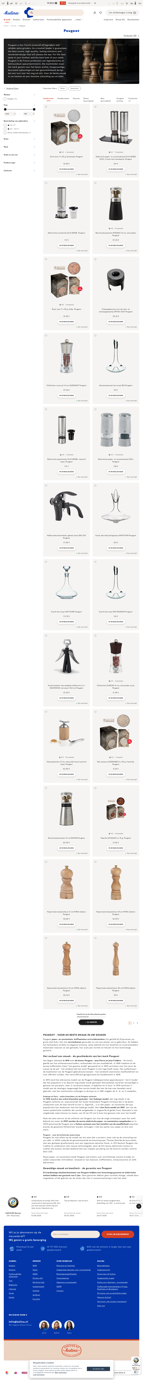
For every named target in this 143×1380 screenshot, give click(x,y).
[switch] (136, 1372)
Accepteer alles (98, 1369)
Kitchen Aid (38, 1278)
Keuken (12, 1266)
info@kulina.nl (18, 1322)
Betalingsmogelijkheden (67, 1274)
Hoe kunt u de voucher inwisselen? (112, 1301)
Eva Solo (36, 1299)
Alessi (35, 1270)
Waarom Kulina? (104, 1297)
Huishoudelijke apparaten (15, 1275)
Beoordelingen (103, 1266)
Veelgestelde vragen (105, 1278)
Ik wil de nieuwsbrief (118, 1234)
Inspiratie (108, 20)
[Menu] (139, 1358)
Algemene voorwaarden (67, 1282)
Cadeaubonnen (103, 1270)
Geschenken (133, 20)
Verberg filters (12, 88)
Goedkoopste (63, 98)
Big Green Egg (38, 1282)
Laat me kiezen (38, 1375)
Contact (60, 1291)
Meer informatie (61, 1372)
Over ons (101, 1306)
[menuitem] (7, 20)
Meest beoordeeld (88, 99)
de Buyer (36, 1295)
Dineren (12, 1270)
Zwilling (36, 1291)
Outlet (11, 1297)
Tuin (10, 1281)
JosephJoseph (38, 1286)
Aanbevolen (48, 98)
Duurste (76, 98)
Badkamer (13, 1285)
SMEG (35, 1274)
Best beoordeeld (106, 99)
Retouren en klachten (66, 1266)
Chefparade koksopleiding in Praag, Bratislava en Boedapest (112, 1288)
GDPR (59, 1286)
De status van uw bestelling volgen (112, 1293)
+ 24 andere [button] (91, 1022)
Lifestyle (12, 1289)
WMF (35, 1266)
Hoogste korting (120, 99)
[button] (91, 99)
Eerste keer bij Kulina (106, 1274)
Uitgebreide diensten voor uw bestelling (74, 1270)
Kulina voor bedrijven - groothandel (112, 1282)
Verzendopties (63, 1278)
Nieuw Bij (120, 20)
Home (11, 1293)
